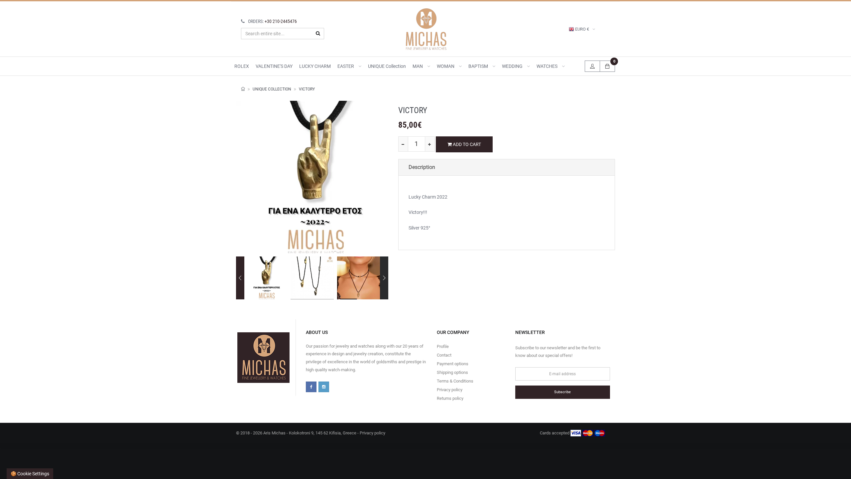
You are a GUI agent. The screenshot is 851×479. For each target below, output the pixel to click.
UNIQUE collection (387, 66)
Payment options (452, 363)
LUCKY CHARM (315, 66)
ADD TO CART (466, 144)
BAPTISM (478, 66)
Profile (443, 346)
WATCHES (547, 66)
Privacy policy (449, 389)
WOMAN (446, 66)
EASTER (346, 66)
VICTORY (307, 89)
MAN (418, 66)
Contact (444, 355)
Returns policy (450, 398)
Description (422, 167)
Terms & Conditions (455, 381)
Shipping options (452, 372)
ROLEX (241, 66)
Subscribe (562, 392)
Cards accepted (555, 432)
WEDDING (513, 66)
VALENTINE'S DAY (274, 66)
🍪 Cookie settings (30, 473)
